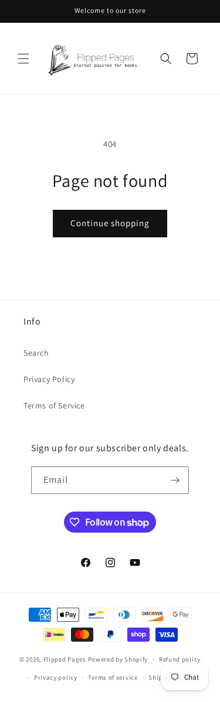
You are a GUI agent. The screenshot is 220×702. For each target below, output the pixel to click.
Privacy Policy (49, 379)
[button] (23, 58)
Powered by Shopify (118, 659)
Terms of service (112, 677)
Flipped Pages (64, 659)
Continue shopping (110, 223)
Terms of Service (54, 405)
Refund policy (180, 659)
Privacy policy (55, 677)
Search (36, 352)
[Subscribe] (175, 480)
